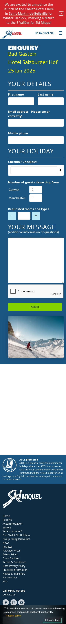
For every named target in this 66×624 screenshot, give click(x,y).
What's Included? (12, 531)
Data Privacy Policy (14, 566)
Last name (45, 94)
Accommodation (12, 523)
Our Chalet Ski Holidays (16, 535)
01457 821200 (44, 33)
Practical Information (15, 569)
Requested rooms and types (28, 209)
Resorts (7, 519)
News (6, 543)
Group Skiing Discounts (16, 539)
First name (16, 94)
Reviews (7, 546)
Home (6, 516)
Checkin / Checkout (22, 162)
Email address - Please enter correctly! (29, 114)
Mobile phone (18, 133)
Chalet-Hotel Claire (39, 9)
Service (7, 527)
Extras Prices (10, 554)
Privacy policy (13, 615)
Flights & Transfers (14, 573)
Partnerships (10, 577)
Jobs (5, 581)
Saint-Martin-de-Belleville (28, 13)
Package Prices (12, 550)
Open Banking (11, 558)
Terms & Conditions (14, 562)
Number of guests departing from (33, 182)
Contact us (9, 594)
